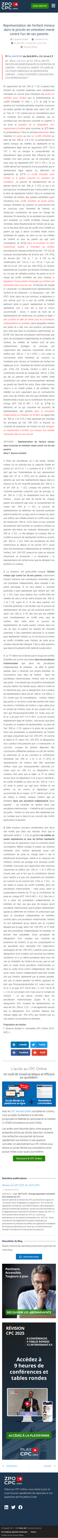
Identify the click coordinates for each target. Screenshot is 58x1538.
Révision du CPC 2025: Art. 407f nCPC (21, 1185)
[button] (20, 1045)
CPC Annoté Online (20, 1111)
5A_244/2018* (15, 56)
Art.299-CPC (30, 43)
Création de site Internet (10, 1535)
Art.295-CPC (19, 43)
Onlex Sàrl (22, 1528)
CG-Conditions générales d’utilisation (14, 1532)
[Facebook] (20, 1507)
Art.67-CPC (42, 43)
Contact (33, 1532)
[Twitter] (13, 1507)
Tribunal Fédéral (30, 47)
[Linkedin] (6, 1507)
